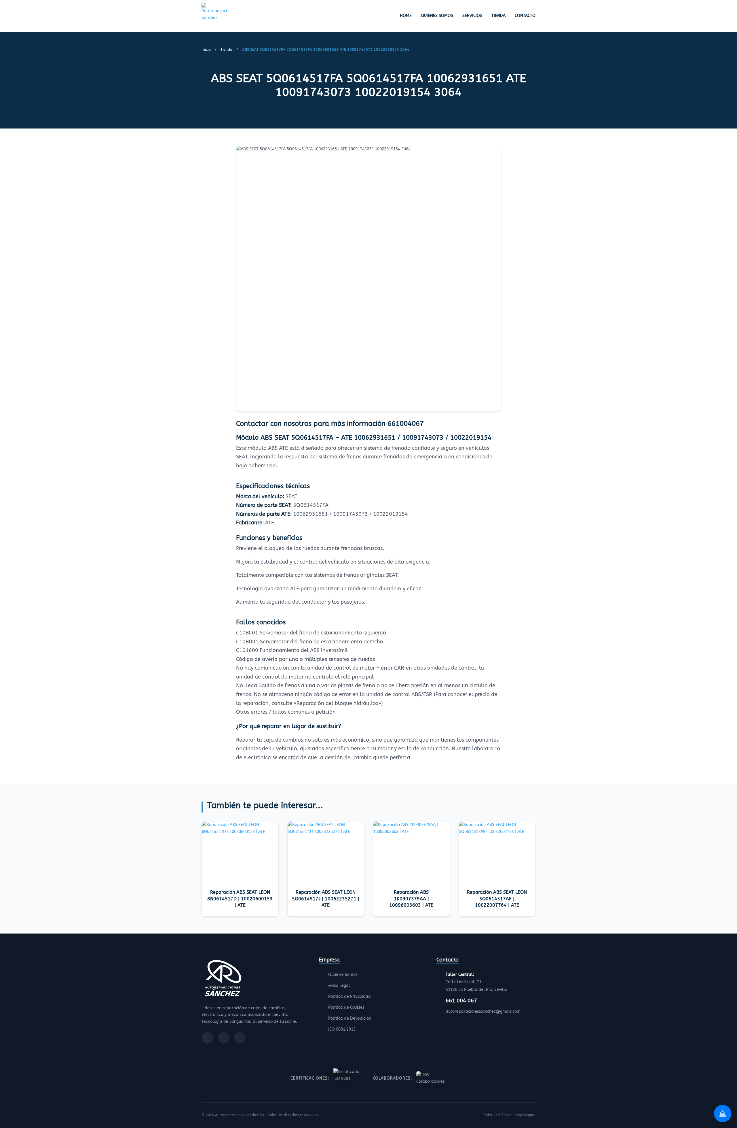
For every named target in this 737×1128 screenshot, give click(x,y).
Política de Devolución (349, 1018)
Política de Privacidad (349, 996)
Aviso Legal (339, 985)
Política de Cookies (346, 1007)
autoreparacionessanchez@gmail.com (483, 1011)
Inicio (206, 49)
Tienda (498, 15)
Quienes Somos (437, 15)
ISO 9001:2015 (342, 1029)
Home (406, 15)
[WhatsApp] (239, 1038)
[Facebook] (207, 1038)
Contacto (525, 15)
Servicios (472, 15)
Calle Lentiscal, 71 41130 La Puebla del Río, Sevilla (477, 982)
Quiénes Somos (343, 974)
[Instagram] (223, 1038)
